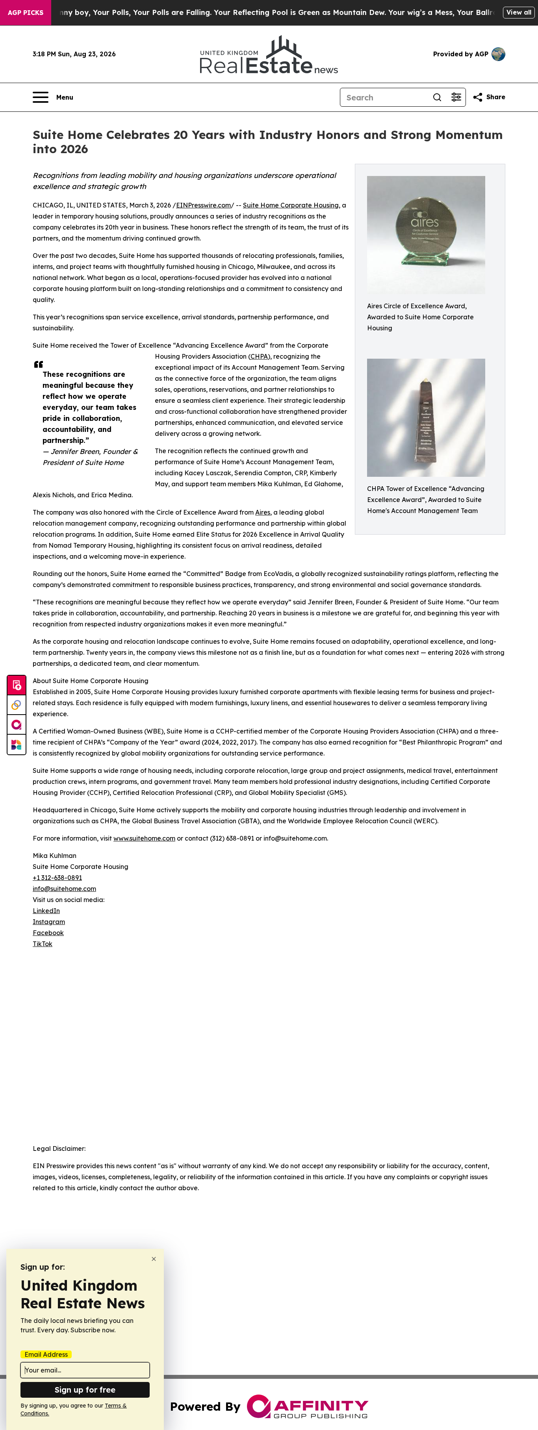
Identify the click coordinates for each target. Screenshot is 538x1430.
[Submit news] (16, 685)
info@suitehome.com (64, 889)
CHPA (259, 356)
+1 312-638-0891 (57, 878)
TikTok (42, 944)
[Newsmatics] (16, 744)
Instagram (49, 922)
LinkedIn (46, 911)
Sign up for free (85, 1390)
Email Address (46, 1354)
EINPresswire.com (203, 205)
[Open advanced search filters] (456, 97)
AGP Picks (25, 13)
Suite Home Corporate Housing (291, 205)
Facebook (48, 933)
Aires (262, 512)
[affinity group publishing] (16, 725)
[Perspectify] (16, 705)
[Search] (437, 97)
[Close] (154, 1259)
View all (518, 12)
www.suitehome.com (144, 838)
